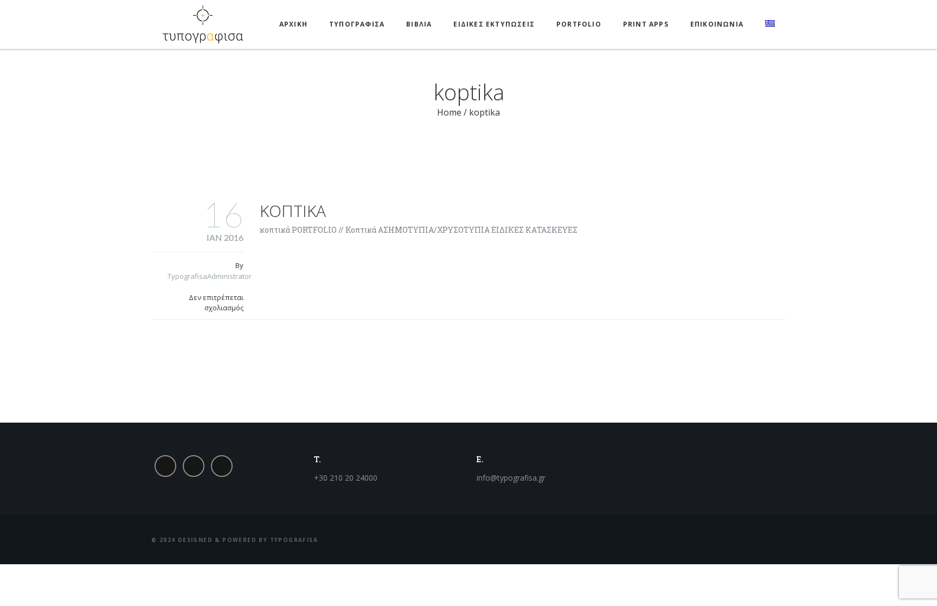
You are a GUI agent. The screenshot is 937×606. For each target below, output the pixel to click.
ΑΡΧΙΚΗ (293, 24)
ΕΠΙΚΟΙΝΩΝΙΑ (716, 24)
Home (449, 112)
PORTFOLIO (578, 24)
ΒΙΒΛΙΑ (419, 24)
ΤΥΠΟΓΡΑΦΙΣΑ (356, 24)
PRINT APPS (646, 24)
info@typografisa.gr (511, 478)
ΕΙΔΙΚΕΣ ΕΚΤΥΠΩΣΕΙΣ (494, 24)
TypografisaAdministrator (210, 276)
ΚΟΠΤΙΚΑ (293, 211)
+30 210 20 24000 (345, 478)
